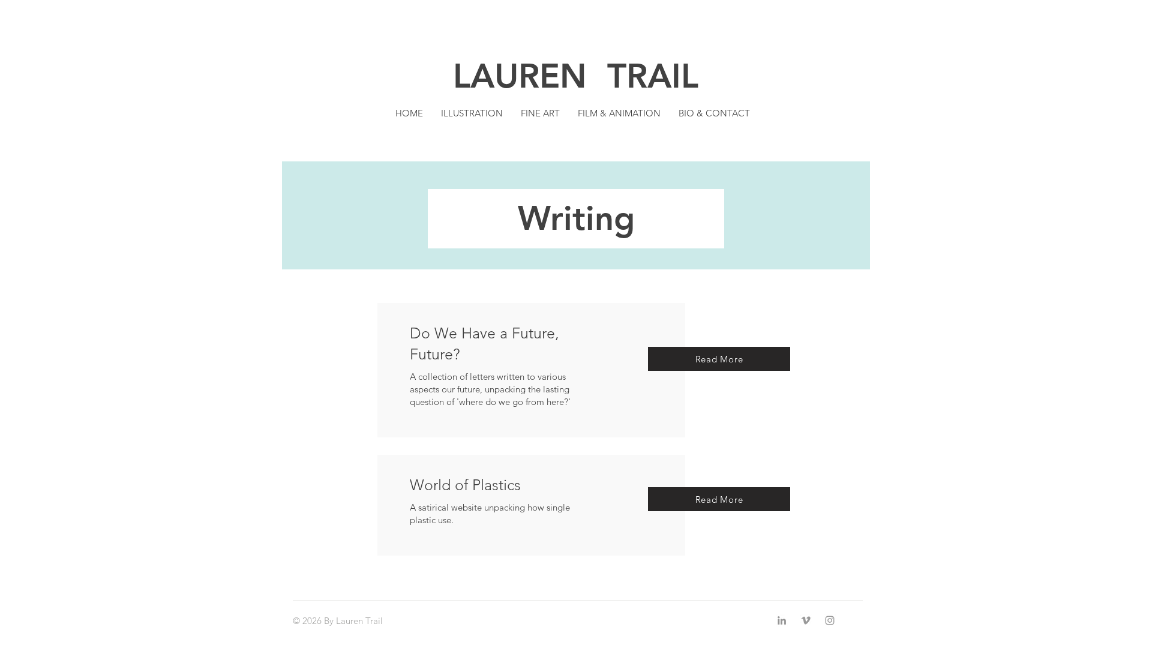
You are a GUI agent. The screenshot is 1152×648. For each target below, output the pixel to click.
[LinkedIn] (782, 620)
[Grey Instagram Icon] (830, 620)
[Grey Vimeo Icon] (806, 620)
